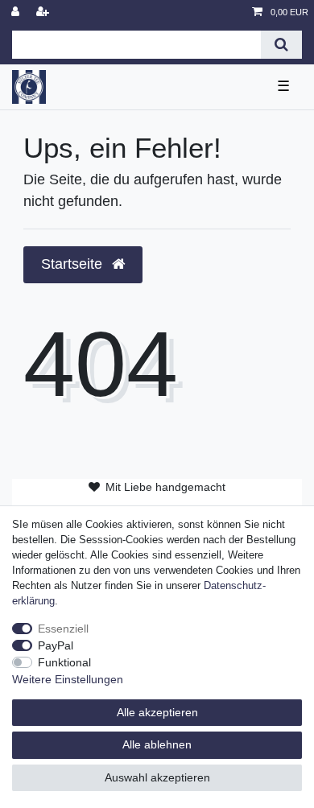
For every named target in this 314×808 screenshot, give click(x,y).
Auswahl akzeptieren (157, 777)
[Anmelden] (17, 12)
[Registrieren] (44, 12)
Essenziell (63, 628)
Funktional (64, 662)
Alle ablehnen (157, 744)
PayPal (55, 645)
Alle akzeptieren (157, 712)
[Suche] (281, 45)
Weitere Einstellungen (67, 679)
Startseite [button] (73, 264)
